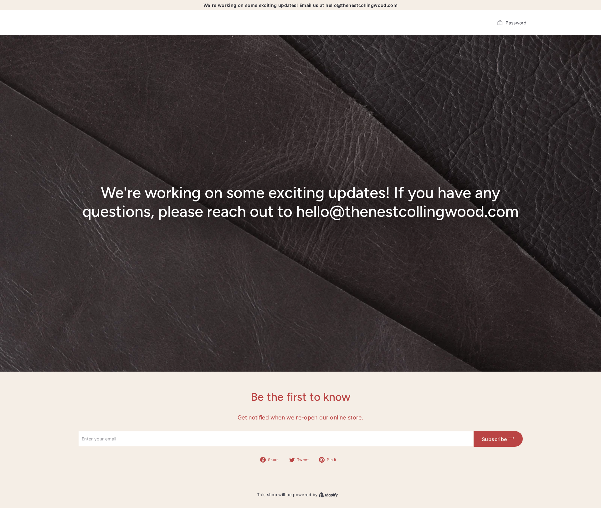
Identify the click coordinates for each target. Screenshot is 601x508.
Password (516, 22)
